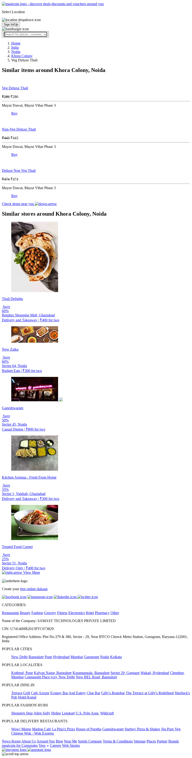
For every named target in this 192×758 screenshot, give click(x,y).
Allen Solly (41, 713)
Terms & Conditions (118, 741)
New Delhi (19, 657)
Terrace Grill (20, 693)
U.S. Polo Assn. (87, 713)
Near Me (70, 741)
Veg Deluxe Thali (15, 88)
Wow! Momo (21, 729)
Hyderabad (61, 657)
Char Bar (93, 693)
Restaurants (10, 613)
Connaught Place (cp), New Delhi (50, 677)
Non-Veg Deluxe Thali (19, 129)
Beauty (25, 613)
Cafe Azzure (40, 693)
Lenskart (68, 713)
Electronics (76, 613)
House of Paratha (88, 729)
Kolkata (116, 657)
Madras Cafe (41, 729)
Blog (59, 741)
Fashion (37, 613)
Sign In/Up (11, 24)
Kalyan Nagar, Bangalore (53, 673)
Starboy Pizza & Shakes (142, 729)
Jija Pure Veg (171, 729)
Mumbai (76, 657)
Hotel (90, 613)
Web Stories (71, 745)
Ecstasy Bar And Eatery (68, 693)
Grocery (50, 613)
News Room (11, 741)
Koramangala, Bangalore (91, 673)
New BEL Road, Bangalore (96, 677)
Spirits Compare (90, 741)
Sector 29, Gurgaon (125, 673)
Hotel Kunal (27, 697)
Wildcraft (107, 713)
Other (115, 613)
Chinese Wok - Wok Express (32, 733)
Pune (48, 657)
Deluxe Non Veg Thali (19, 171)
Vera (42, 745)
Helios (56, 713)
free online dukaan (34, 589)
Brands (173, 741)
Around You (46, 741)
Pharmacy (102, 613)
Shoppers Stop (22, 713)
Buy (14, 113)
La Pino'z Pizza (63, 729)
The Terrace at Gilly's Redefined (150, 693)
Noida (104, 657)
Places (151, 741)
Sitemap (140, 741)
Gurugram (91, 657)
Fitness (62, 613)
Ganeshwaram (113, 729)
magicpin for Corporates (20, 745)
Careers (55, 745)
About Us (28, 741)
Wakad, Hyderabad (154, 673)
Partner (162, 741)
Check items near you (18, 204)
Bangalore (36, 657)
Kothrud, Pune (22, 673)
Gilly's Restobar (113, 693)
